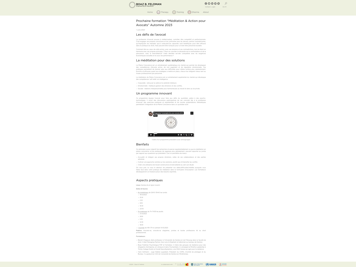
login (213, 7)
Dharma (195, 12)
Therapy (164, 12)
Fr (226, 7)
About (206, 12)
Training (180, 12)
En (223, 7)
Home (150, 12)
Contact (207, 7)
